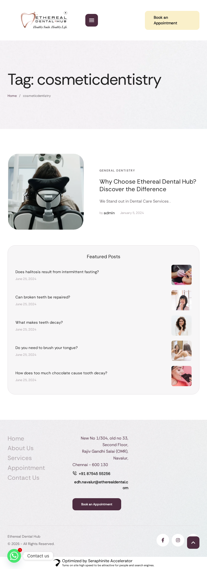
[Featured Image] (46, 192)
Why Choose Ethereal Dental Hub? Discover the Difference (147, 185)
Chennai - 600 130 (90, 464)
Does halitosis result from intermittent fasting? (57, 271)
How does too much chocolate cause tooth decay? (61, 373)
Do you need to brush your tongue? (46, 347)
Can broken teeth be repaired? (42, 297)
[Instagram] (178, 540)
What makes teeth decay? (39, 322)
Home (12, 96)
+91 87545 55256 (94, 473)
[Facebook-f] (163, 540)
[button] (193, 542)
